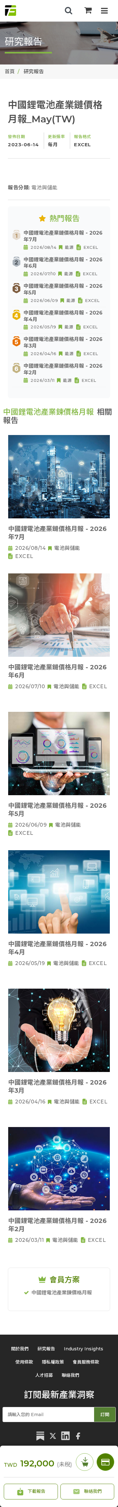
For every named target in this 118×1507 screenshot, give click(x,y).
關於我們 (20, 1349)
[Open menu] (104, 11)
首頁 (10, 72)
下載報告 (35, 1491)
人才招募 (44, 1375)
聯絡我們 (92, 1491)
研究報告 (46, 1349)
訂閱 (104, 1414)
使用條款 (24, 1362)
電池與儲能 (44, 188)
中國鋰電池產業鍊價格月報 (61, 1293)
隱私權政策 (53, 1362)
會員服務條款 (86, 1362)
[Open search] (68, 10)
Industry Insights (83, 1349)
